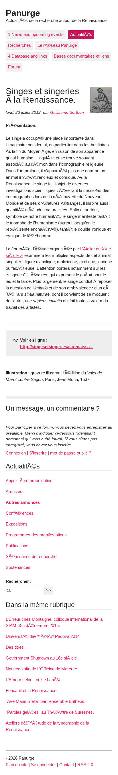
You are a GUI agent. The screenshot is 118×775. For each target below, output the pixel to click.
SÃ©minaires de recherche (31, 556)
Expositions (16, 524)
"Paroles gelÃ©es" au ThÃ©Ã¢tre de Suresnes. (50, 712)
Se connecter (43, 764)
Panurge (23, 13)
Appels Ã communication (29, 480)
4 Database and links (27, 56)
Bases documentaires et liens (81, 56)
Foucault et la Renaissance (31, 690)
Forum (14, 66)
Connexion (16, 453)
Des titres (15, 647)
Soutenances (18, 567)
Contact (66, 764)
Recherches (19, 45)
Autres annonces (23, 502)
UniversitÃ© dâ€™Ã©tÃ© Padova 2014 (43, 636)
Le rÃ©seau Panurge (57, 45)
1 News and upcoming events (36, 34)
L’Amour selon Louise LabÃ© (33, 679)
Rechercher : (19, 581)
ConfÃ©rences (20, 513)
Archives (14, 491)
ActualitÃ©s (81, 34)
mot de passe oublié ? (70, 453)
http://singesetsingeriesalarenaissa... (56, 346)
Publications (17, 545)
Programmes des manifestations (36, 534)
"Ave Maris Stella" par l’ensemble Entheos (45, 701)
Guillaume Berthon (67, 112)
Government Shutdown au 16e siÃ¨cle (41, 658)
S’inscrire (38, 453)
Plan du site (16, 764)
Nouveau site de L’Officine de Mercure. (42, 668)
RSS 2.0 (85, 764)
